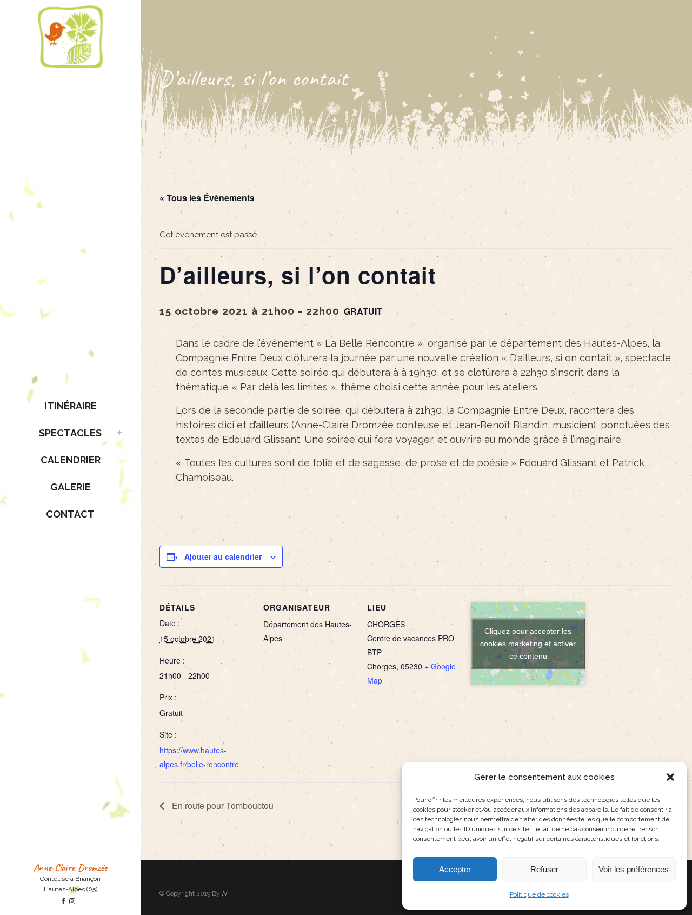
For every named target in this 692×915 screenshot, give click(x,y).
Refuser (544, 869)
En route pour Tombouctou (222, 805)
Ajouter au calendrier (223, 556)
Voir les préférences (633, 869)
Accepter (455, 869)
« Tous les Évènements (207, 197)
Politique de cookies (539, 894)
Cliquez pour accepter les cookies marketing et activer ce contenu (528, 643)
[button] (670, 777)
